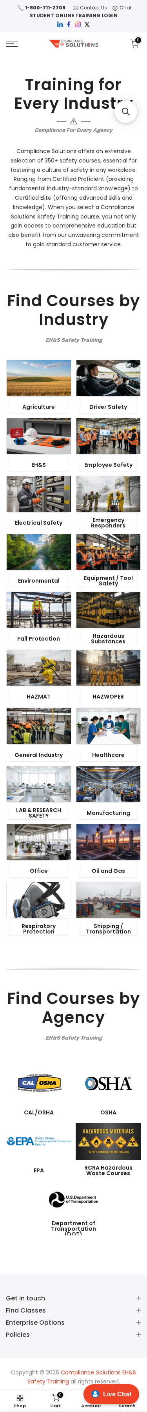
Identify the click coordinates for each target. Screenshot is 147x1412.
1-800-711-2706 (45, 7)
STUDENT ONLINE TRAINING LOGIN (74, 15)
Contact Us (93, 7)
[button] (125, 111)
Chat (126, 7)
